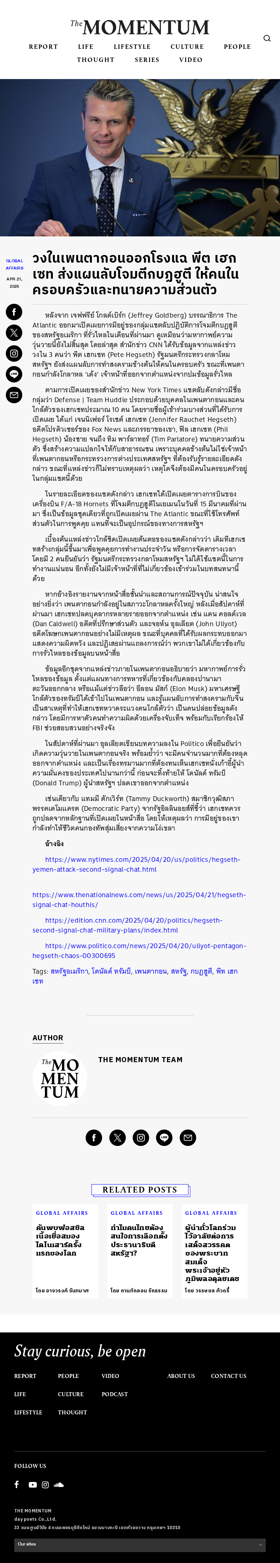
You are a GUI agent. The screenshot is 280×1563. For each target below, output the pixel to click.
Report (43, 46)
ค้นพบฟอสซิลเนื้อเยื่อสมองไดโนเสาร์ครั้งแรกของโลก (60, 1240)
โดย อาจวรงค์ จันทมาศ (62, 1291)
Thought (96, 59)
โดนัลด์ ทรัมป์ (111, 971)
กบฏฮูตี (202, 971)
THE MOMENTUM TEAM (140, 1060)
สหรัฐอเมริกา (69, 971)
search (267, 38)
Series (147, 59)
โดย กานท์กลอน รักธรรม (139, 1291)
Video (191, 59)
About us (181, 1376)
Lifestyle (132, 46)
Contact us (228, 1376)
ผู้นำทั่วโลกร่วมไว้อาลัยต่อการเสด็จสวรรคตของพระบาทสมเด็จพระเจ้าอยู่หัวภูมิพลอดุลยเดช (212, 1253)
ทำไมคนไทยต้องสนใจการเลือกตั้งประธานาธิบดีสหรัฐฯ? (139, 1240)
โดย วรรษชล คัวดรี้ (207, 1291)
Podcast (115, 1394)
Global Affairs (62, 1213)
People (237, 46)
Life (86, 46)
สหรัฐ (179, 971)
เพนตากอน (151, 971)
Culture (187, 46)
